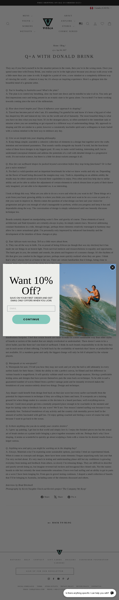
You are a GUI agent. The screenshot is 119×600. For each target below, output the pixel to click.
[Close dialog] (112, 267)
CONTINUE (31, 319)
